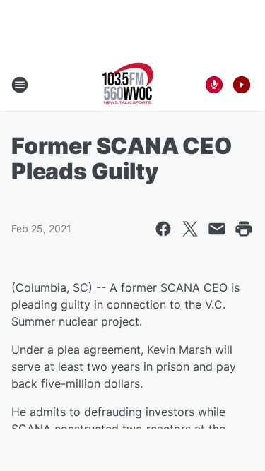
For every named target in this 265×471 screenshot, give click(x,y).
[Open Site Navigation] (19, 84)
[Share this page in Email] (217, 229)
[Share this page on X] (190, 229)
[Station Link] (128, 84)
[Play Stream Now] (241, 84)
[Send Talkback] (214, 84)
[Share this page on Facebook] (163, 229)
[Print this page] (244, 229)
